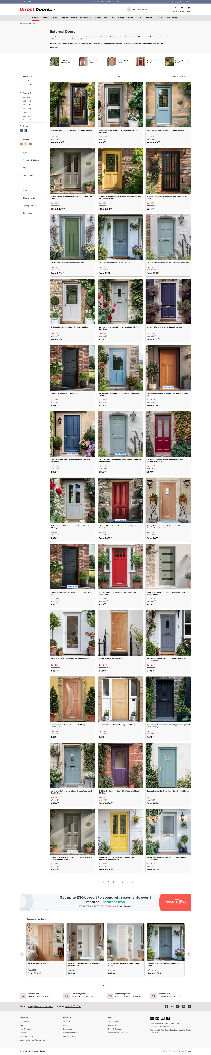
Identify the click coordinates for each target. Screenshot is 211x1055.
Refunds (172, 1051)
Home (22, 23)
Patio (113, 18)
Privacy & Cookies (114, 1029)
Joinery (139, 18)
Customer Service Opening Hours (33, 1040)
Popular (159, 18)
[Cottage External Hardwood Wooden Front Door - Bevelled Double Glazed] (168, 500)
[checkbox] (32, 80)
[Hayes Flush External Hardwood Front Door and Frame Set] (72, 566)
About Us (67, 1022)
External (35, 18)
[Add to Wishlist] (92, 85)
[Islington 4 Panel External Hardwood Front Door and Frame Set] (120, 500)
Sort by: (180, 76)
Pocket (65, 18)
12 (132, 882)
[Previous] (22, 954)
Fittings (149, 18)
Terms (165, 1051)
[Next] (189, 954)
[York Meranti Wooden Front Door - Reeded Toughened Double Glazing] (72, 765)
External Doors (30, 23)
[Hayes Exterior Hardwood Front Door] (72, 368)
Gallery (189, 2)
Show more (54, 47)
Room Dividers (85, 18)
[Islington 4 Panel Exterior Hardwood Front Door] (168, 301)
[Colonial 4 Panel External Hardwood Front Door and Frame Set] (72, 434)
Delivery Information (71, 1032)
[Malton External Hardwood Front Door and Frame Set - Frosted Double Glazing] (72, 832)
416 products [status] (120, 76)
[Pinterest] (184, 1006)
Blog (171, 2)
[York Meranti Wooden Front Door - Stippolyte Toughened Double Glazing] (168, 699)
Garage (121, 18)
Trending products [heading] (37, 918)
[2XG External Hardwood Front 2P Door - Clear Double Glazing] (120, 368)
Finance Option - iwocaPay (117, 1032)
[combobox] (150, 9)
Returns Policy (69, 1036)
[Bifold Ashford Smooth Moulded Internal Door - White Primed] (85, 942)
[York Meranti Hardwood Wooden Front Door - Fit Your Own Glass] (120, 301)
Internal (46, 18)
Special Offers (171, 18)
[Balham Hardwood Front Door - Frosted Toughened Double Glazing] (168, 566)
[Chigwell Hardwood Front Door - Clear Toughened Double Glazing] (120, 566)
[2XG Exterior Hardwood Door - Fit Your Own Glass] (72, 301)
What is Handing (26, 1036)
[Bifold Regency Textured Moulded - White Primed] (125, 942)
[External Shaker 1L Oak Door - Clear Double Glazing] (72, 633)
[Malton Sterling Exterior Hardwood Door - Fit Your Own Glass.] (72, 171)
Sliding (55, 18)
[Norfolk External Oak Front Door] (120, 633)
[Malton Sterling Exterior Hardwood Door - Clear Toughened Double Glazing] (120, 832)
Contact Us (67, 1029)
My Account (24, 1022)
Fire (105, 18)
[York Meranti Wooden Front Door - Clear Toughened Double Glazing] (168, 633)
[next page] (137, 882)
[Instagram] (172, 1006)
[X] (189, 1006)
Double (74, 18)
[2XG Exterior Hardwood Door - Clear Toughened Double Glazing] (120, 765)
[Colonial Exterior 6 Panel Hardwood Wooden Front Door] (168, 237)
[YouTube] (178, 1006)
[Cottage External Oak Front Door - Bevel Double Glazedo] (168, 765)
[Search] (129, 9)
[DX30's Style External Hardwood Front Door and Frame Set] (168, 368)
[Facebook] (166, 1006)
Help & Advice (179, 2)
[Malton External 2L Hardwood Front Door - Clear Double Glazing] (72, 500)
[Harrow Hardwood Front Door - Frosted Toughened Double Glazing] (72, 699)
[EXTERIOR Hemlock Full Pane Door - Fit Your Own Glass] (72, 104)
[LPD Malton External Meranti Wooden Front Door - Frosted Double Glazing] (168, 434)
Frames (130, 18)
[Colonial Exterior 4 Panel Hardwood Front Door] (120, 237)
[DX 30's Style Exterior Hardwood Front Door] (72, 237)
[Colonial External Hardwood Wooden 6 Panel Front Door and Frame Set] (120, 434)
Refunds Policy (112, 1025)
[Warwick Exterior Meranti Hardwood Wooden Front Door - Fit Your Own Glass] (120, 171)
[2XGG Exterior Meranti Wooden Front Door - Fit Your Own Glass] (120, 104)
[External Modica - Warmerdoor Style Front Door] (120, 699)
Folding (98, 18)
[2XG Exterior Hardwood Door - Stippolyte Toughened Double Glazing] (168, 832)
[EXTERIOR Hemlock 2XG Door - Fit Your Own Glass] (168, 104)
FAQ (64, 1025)
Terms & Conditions (114, 1022)
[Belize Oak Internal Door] (45, 942)
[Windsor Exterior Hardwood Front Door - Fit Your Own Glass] (168, 171)
